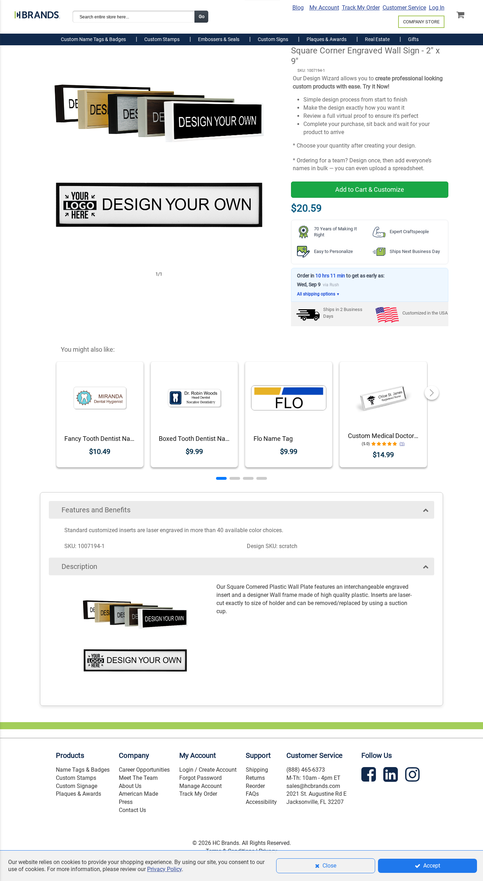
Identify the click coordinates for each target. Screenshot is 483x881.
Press (126, 802)
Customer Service (404, 7)
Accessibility (261, 802)
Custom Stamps (76, 778)
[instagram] (413, 775)
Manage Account (200, 786)
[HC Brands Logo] (37, 13)
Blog (298, 7)
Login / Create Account (208, 769)
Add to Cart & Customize (369, 189)
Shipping (257, 769)
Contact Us (132, 810)
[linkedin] (391, 775)
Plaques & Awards (78, 793)
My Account (324, 7)
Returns (255, 778)
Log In (436, 7)
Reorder (255, 786)
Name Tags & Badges (83, 769)
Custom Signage (76, 786)
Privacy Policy (164, 869)
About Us (130, 786)
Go (201, 16)
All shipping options (318, 294)
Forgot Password (200, 778)
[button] (221, 478)
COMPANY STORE (421, 21)
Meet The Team (138, 778)
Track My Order (361, 7)
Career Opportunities (144, 769)
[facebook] (369, 775)
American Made (138, 793)
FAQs (252, 793)
